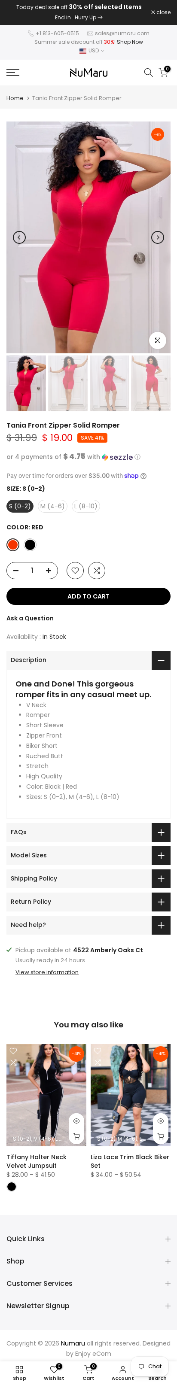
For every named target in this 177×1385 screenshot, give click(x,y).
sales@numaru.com (122, 33)
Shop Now (130, 42)
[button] (88, 457)
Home (15, 98)
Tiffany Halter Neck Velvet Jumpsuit (36, 1160)
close (163, 12)
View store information (47, 972)
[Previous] (19, 237)
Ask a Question (30, 618)
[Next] (157, 237)
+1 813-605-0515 (57, 33)
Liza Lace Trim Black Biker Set (130, 1160)
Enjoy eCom (93, 1353)
